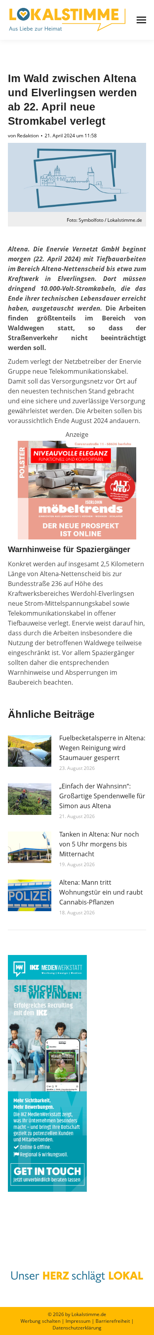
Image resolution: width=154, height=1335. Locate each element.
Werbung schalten (40, 1321)
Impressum (78, 1321)
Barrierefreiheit (113, 1321)
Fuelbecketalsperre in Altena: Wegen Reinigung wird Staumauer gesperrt (102, 748)
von (23, 135)
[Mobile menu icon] (141, 19)
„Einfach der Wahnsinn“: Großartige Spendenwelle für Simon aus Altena (102, 796)
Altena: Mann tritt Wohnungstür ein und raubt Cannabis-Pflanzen (101, 892)
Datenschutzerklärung (77, 1327)
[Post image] (29, 751)
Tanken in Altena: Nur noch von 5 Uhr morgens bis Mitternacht (99, 844)
